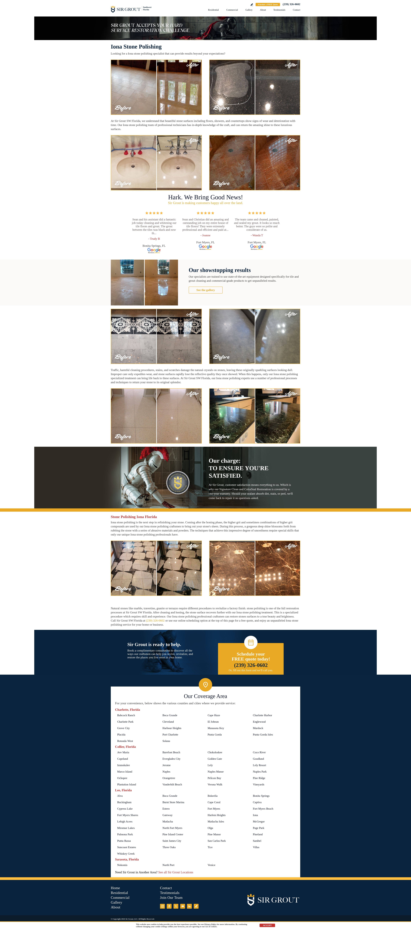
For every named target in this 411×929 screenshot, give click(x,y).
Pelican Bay (214, 778)
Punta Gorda (215, 734)
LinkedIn (189, 906)
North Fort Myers (172, 828)
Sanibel (257, 840)
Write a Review (251, 4)
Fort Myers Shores (127, 815)
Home (115, 888)
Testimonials (279, 9)
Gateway (167, 815)
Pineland (258, 834)
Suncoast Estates (126, 847)
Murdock (258, 728)
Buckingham (124, 802)
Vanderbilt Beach (172, 784)
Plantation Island (126, 784)
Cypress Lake (125, 808)
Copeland (122, 758)
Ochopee (122, 778)
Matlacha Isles (216, 821)
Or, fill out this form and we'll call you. (251, 670)
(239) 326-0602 (291, 4)
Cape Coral (214, 802)
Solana (166, 741)
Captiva (257, 802)
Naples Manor (216, 771)
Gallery (248, 9)
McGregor (259, 821)
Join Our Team (171, 897)
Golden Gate (215, 758)
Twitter (175, 906)
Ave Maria (123, 752)
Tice (210, 847)
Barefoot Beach (171, 752)
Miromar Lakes (126, 828)
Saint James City (171, 840)
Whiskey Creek (126, 853)
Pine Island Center (172, 834)
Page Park (258, 828)
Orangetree (168, 778)
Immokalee (123, 765)
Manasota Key (216, 728)
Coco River (259, 752)
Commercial (232, 9)
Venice (211, 865)
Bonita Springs (261, 795)
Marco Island (124, 771)
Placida (121, 734)
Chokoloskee (215, 752)
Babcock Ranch (126, 715)
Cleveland (168, 721)
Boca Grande (169, 715)
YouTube (182, 906)
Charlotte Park (125, 721)
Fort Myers (214, 808)
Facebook (169, 906)
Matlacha (167, 821)
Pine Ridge (259, 778)
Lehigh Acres (124, 821)
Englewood (259, 721)
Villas (256, 847)
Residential (213, 9)
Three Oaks (169, 847)
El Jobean (213, 721)
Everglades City (171, 758)
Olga (210, 828)
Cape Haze (214, 715)
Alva (120, 795)
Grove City (123, 728)
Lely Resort (259, 765)
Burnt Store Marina (173, 802)
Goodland (258, 758)
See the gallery (205, 290)
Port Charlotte (170, 734)
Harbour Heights (171, 728)
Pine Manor (214, 834)
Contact (296, 9)
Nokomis (122, 865)
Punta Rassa (124, 840)
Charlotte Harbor (262, 715)
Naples (166, 771)
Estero (166, 808)
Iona (255, 815)
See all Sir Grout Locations (175, 872)
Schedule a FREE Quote (268, 4)
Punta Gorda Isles (263, 734)
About (263, 9)
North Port (168, 865)
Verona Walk (215, 784)
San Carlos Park (217, 840)
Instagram (162, 906)
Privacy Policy (210, 924)
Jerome (166, 765)
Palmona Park (125, 834)
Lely (210, 765)
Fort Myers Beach (263, 808)
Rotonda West (125, 741)
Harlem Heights (217, 815)
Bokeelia (213, 795)
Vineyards (258, 784)
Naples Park (260, 771)
